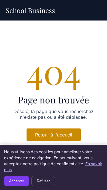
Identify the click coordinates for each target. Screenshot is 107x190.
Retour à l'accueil (53, 135)
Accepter (16, 181)
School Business (30, 10)
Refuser (43, 181)
